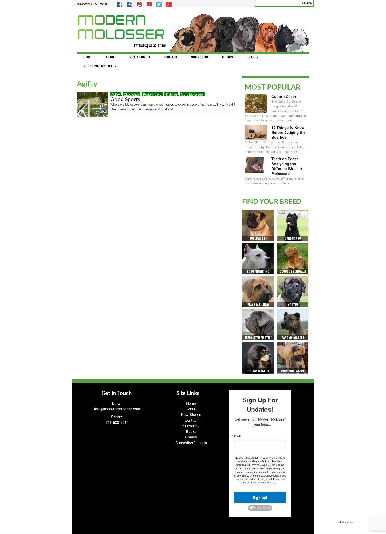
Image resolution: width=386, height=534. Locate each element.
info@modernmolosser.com (117, 409)
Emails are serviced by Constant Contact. (264, 480)
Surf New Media (345, 522)
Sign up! (260, 497)
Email (237, 436)
